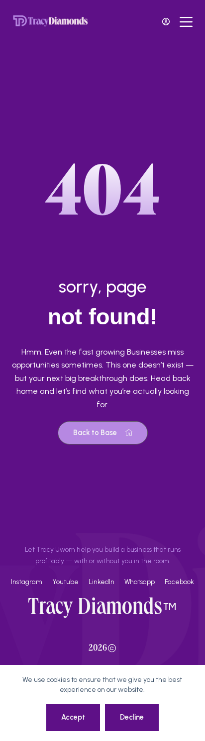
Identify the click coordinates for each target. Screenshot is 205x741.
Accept (73, 717)
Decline (132, 717)
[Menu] (186, 21)
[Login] (166, 21)
